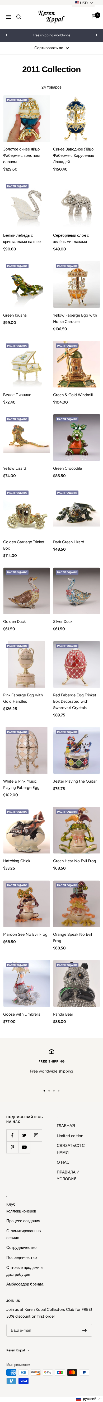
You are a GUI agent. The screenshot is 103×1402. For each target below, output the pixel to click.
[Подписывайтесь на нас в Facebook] (12, 1135)
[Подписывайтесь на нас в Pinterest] (12, 1147)
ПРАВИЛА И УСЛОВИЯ (68, 1175)
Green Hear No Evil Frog (74, 860)
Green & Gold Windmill (73, 394)
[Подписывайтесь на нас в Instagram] (36, 1135)
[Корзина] (94, 16)
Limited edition (70, 1135)
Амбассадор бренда (24, 1284)
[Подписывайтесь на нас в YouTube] (24, 1147)
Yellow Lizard (14, 468)
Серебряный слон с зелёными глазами (71, 238)
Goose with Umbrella (21, 1014)
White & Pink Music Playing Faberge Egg (21, 784)
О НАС (63, 1162)
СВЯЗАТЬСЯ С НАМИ (71, 1149)
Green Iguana (15, 315)
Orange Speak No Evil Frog (72, 937)
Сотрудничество (21, 1247)
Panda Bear (63, 1014)
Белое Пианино (17, 394)
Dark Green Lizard (68, 542)
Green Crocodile (67, 468)
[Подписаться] (84, 1330)
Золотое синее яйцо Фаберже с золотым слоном (21, 155)
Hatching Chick (16, 860)
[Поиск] (18, 16)
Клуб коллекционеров (21, 1208)
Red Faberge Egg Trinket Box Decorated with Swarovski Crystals (74, 701)
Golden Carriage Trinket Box (24, 545)
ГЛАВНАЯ (66, 1125)
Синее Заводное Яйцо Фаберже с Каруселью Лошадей (73, 155)
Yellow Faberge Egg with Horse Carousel (75, 318)
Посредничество (21, 1257)
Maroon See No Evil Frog (25, 934)
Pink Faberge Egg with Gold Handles (23, 698)
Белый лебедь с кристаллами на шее (22, 238)
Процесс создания (23, 1221)
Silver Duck (62, 621)
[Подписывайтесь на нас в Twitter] (24, 1135)
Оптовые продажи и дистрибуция (24, 1271)
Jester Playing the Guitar (75, 781)
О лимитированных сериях (23, 1234)
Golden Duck (14, 621)
